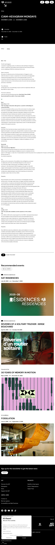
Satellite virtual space (33, 484)
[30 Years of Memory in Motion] (27, 389)
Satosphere (4, 486)
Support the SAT (5, 491)
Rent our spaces (5, 501)
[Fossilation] (27, 435)
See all (52, 519)
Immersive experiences (9, 274)
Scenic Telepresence (33, 486)
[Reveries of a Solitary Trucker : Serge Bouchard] (27, 342)
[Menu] (52, 2)
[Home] (6, 2)
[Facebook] (2, 510)
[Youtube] (8, 510)
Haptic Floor (31, 488)
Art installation (4, 415)
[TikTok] (15, 510)
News (2, 488)
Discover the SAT (5, 484)
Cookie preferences (6, 540)
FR (47, 2)
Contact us (4, 498)
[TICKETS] (42, 2)
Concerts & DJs (5, 369)
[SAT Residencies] (27, 295)
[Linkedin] (12, 510)
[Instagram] (5, 510)
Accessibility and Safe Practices (9, 503)
